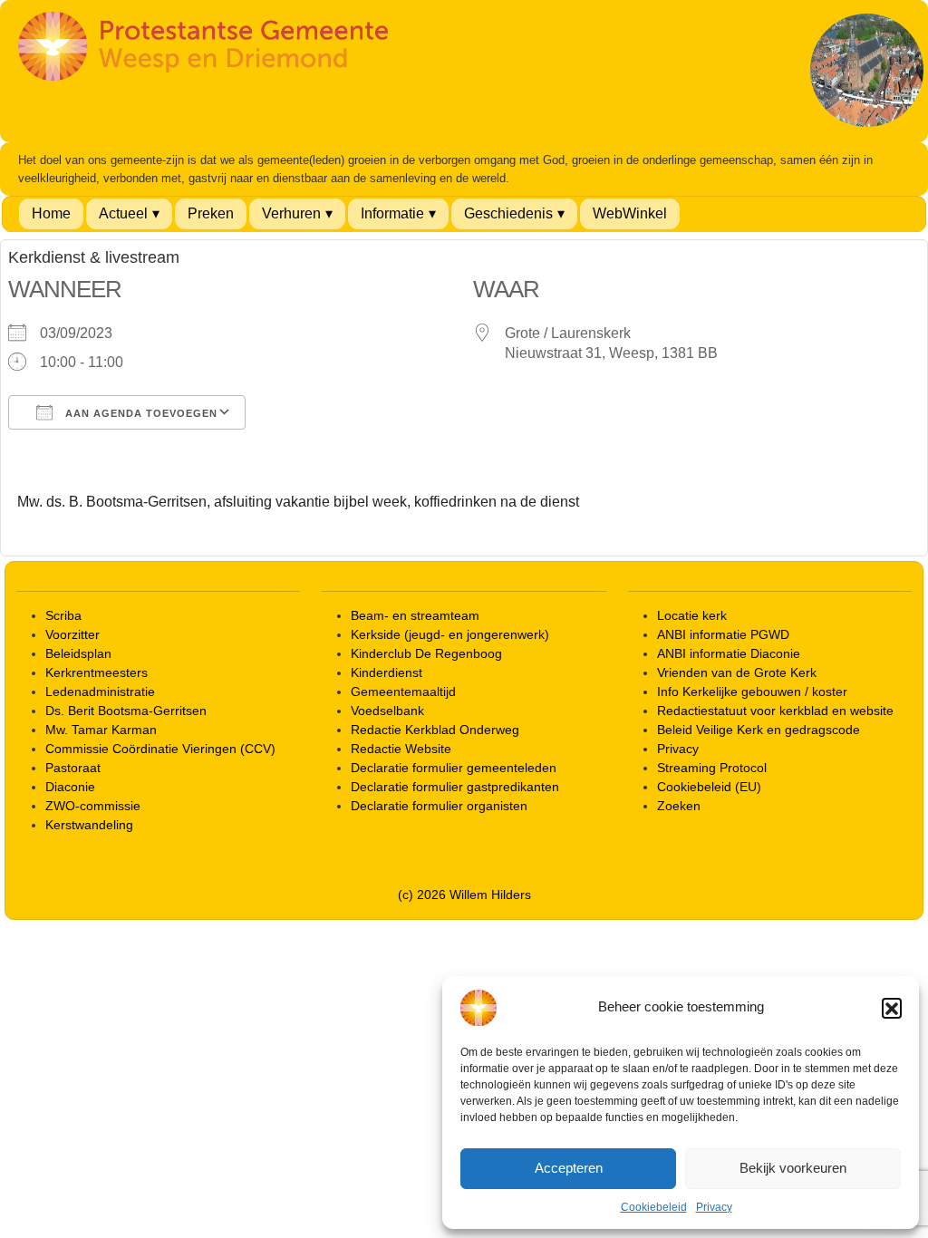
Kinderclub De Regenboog (426, 653)
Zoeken (679, 805)
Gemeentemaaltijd (403, 691)
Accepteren (569, 1167)
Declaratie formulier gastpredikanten (455, 786)
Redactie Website (401, 748)
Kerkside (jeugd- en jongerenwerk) (450, 634)
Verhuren (291, 213)
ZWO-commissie (92, 805)
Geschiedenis (508, 213)
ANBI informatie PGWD (723, 634)
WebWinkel (630, 213)
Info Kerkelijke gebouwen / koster (752, 691)
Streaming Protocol (712, 767)
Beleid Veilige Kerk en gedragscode (758, 729)
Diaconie (70, 786)
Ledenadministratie (100, 691)
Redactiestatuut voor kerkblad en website (775, 710)
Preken (211, 213)
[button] (892, 1008)
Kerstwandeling (89, 824)
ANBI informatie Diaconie (728, 653)
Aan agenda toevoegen (140, 413)
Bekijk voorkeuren (793, 1167)
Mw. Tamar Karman (101, 729)
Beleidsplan (78, 653)
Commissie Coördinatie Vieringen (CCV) (160, 748)
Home (51, 213)
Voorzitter (72, 634)
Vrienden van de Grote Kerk (737, 672)
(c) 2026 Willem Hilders (464, 894)
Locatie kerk (692, 615)
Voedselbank (387, 710)
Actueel (123, 213)
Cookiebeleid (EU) (709, 786)
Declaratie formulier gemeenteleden (453, 767)
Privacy (714, 1207)
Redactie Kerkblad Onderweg (435, 729)
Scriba (63, 615)
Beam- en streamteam (415, 615)
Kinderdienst (386, 672)
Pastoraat (73, 767)
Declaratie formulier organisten (439, 805)
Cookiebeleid (654, 1207)
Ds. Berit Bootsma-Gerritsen (126, 710)
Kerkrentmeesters (96, 672)
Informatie (392, 213)
